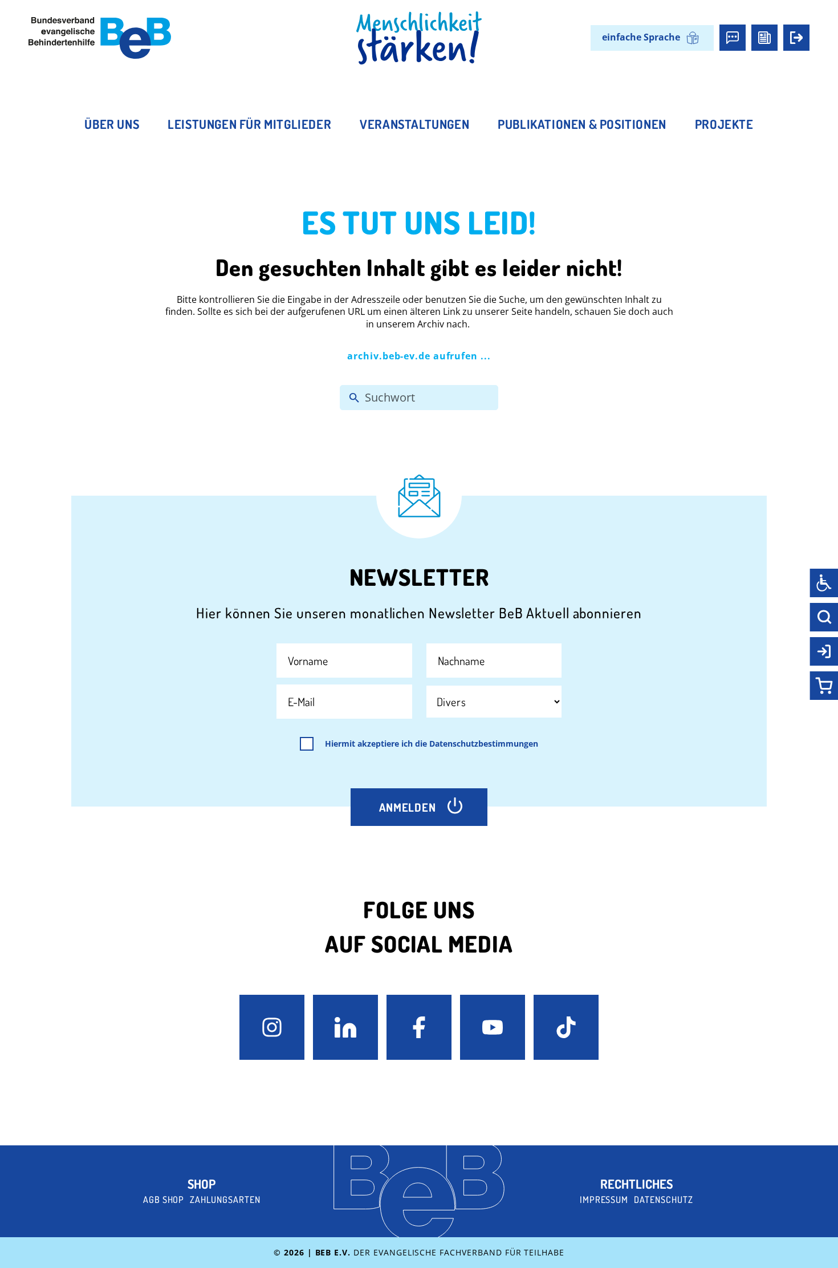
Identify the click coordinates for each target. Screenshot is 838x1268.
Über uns (111, 124)
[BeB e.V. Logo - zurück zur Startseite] (100, 38)
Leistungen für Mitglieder (249, 124)
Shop (201, 1183)
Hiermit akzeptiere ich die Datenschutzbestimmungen (431, 744)
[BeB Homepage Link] (419, 38)
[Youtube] (492, 1027)
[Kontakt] (732, 38)
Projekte (724, 124)
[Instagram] (271, 1027)
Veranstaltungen (414, 124)
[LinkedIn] (345, 1027)
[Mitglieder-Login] (796, 38)
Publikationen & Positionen (582, 124)
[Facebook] (419, 1027)
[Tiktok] (566, 1027)
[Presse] (764, 38)
